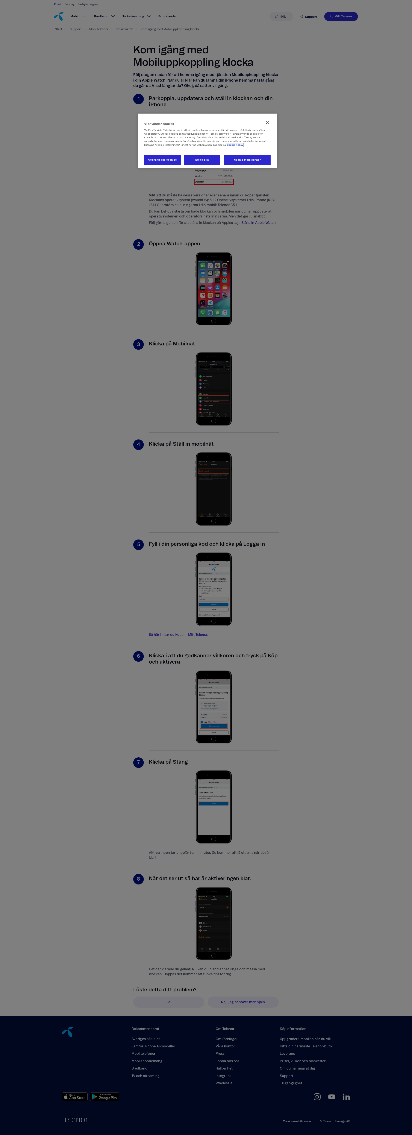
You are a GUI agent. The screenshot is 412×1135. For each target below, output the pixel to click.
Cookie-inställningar (247, 160)
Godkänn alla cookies (162, 160)
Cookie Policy (235, 145)
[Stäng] (267, 122)
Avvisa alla (202, 160)
